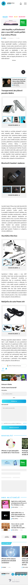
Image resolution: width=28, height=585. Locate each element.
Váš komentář (4, 404)
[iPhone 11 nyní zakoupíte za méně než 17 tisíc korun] (10, 443)
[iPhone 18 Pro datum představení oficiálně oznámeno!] (10, 551)
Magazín (5, 17)
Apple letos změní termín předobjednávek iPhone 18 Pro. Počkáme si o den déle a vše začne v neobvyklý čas (18, 503)
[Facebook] (12, 574)
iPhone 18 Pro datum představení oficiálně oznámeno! (8, 561)
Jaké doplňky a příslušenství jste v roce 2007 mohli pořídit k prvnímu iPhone (13, 32)
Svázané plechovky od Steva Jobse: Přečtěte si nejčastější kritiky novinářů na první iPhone (18, 81)
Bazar (16, 17)
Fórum (11, 17)
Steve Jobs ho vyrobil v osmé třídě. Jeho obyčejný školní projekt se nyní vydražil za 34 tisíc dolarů (18, 525)
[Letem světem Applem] (7, 3)
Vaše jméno (4, 390)
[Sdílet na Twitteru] (6, 369)
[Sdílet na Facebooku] (2, 369)
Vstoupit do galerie (13, 125)
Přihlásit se (14, 401)
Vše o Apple (16, 85)
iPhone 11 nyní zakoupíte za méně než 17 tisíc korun (10, 452)
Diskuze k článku (6, 384)
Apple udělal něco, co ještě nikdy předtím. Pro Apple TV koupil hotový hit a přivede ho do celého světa (18, 514)
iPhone (4, 38)
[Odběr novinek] (21, 3)
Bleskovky (22, 17)
